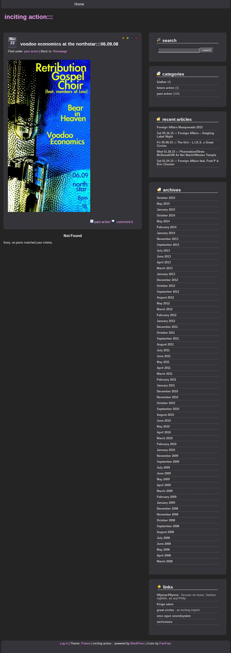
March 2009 (165, 491)
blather (161, 82)
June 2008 (164, 543)
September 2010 (168, 409)
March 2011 (164, 373)
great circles (165, 610)
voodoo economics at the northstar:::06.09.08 (69, 43)
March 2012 (165, 309)
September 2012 (168, 291)
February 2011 (166, 379)
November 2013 (167, 239)
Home (79, 4)
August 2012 (165, 297)
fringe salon (165, 604)
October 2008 (166, 520)
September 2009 (168, 461)
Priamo (85, 643)
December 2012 (167, 280)
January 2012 (166, 321)
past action (31, 51)
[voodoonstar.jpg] (49, 211)
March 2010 (165, 438)
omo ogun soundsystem (174, 616)
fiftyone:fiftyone (167, 595)
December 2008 (167, 508)
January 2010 (166, 450)
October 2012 (166, 285)
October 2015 (166, 198)
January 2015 (166, 209)
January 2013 (166, 274)
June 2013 (164, 256)
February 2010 (166, 444)
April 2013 (164, 262)
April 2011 (164, 368)
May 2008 (163, 549)
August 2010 (165, 414)
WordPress (137, 643)
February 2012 (166, 315)
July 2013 (163, 250)
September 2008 (168, 526)
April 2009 (164, 485)
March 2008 (165, 561)
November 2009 (167, 456)
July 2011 (163, 350)
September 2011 (168, 338)
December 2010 (167, 391)
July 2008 (163, 538)
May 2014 (163, 221)
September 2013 (168, 244)
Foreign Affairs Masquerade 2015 (180, 127)
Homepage (60, 51)
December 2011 (167, 327)
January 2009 (166, 502)
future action (165, 88)
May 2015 (163, 203)
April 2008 (164, 555)
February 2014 (166, 227)
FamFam (165, 643)
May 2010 (163, 426)
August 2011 (165, 344)
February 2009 (166, 497)
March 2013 (165, 268)
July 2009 (163, 467)
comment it (124, 222)
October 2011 (166, 332)
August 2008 (165, 532)
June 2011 (164, 356)
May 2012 (163, 303)
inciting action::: (29, 17)
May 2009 (163, 479)
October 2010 (166, 403)
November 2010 (167, 397)
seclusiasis (164, 621)
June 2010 (164, 420)
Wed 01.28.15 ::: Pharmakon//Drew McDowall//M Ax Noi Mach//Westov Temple (186, 153)
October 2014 (166, 215)
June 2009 (164, 473)
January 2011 (166, 385)
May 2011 (163, 362)
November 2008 (167, 514)
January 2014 (166, 233)
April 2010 (164, 432)
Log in (64, 643)
